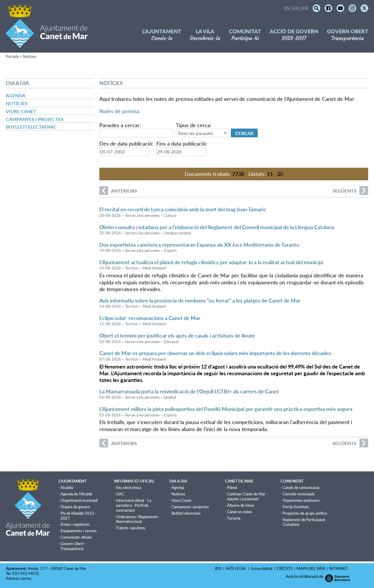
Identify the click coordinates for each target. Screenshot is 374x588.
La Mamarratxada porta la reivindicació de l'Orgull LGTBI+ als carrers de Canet (189, 391)
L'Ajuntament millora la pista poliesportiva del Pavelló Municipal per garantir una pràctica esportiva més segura (225, 409)
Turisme (233, 518)
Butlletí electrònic (31, 126)
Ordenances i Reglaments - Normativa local (138, 519)
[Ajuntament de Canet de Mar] (46, 44)
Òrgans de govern (75, 506)
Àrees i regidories (75, 524)
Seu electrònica (128, 487)
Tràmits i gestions (130, 527)
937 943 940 (23, 573)
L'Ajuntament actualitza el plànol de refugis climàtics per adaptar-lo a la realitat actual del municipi (211, 262)
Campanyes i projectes (34, 119)
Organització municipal (79, 500)
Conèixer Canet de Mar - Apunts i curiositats (247, 496)
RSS (218, 568)
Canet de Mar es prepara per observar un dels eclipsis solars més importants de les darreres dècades (215, 353)
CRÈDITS (284, 568)
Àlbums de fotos (240, 505)
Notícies (30, 56)
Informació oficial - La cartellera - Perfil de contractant (133, 505)
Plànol (232, 487)
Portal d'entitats (296, 506)
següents (344, 190)
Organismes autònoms (301, 500)
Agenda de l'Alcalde (76, 494)
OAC (120, 494)
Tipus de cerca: (194, 125)
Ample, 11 (36, 568)
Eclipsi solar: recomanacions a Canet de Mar (149, 318)
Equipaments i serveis (78, 530)
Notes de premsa (119, 111)
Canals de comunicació (301, 487)
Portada (12, 56)
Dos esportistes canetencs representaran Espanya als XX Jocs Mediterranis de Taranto (199, 244)
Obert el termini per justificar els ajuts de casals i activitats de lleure (177, 335)
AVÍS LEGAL (236, 568)
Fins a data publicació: (181, 143)
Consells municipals (299, 494)
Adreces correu (19, 578)
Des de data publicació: (126, 143)
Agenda (15, 95)
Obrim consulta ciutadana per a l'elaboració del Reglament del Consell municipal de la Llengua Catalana (216, 227)
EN (296, 8)
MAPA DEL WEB (311, 568)
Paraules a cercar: (120, 125)
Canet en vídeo (239, 511)
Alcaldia (66, 487)
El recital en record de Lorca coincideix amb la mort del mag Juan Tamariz (182, 209)
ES (287, 8)
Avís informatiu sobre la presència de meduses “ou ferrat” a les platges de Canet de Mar (199, 300)
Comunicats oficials (76, 537)
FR (305, 8)
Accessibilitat (262, 568)
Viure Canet (21, 111)
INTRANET (338, 568)
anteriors (118, 190)
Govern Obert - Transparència (73, 546)
